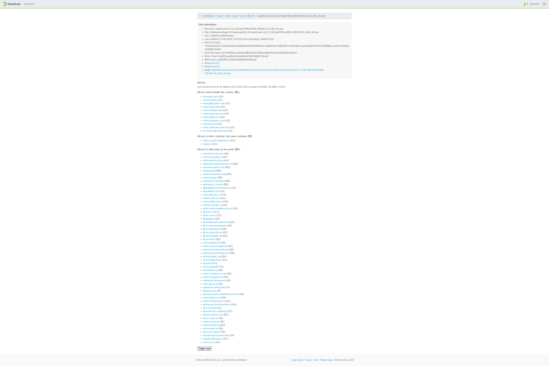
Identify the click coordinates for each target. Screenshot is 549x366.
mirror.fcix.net (210, 124)
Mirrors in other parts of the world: (216, 149)
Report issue (326, 360)
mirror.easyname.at (213, 157)
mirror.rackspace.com (214, 120)
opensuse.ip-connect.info (216, 335)
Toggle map (204, 348)
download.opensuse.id (214, 280)
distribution (209, 16)
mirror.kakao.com (212, 297)
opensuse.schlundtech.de (216, 253)
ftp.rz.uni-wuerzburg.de (214, 225)
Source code (311, 360)
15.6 (227, 16)
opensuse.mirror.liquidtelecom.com (221, 294)
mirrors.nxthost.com (213, 315)
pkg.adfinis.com (211, 191)
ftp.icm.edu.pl (210, 308)
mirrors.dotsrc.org (212, 256)
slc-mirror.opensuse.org (215, 131)
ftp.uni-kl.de (209, 239)
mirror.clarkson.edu (213, 110)
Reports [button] (534, 4)
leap (220, 16)
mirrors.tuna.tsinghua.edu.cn (217, 208)
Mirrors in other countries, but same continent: (222, 136)
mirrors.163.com (211, 198)
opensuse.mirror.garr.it (214, 287)
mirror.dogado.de (211, 243)
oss (242, 16)
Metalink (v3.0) (212, 63)
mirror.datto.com (211, 117)
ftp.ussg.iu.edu (210, 96)
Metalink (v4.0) (212, 66)
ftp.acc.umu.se (210, 318)
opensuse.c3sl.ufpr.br (214, 181)
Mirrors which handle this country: (216, 92)
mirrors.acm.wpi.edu (213, 113)
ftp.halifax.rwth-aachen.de (216, 222)
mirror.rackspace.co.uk (214, 273)
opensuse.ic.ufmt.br (213, 184)
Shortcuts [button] (28, 4)
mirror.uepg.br (210, 177)
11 (239, 92)
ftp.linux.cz (208, 212)
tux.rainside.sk (210, 328)
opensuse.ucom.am (213, 153)
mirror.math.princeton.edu (216, 127)
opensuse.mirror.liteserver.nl (217, 304)
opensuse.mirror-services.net (218, 164)
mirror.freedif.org (211, 325)
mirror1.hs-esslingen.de (215, 246)
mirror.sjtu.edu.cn (212, 195)
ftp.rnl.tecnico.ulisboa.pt (215, 311)
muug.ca (207, 144)
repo (235, 16)
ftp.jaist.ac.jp (209, 291)
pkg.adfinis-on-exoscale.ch (217, 188)
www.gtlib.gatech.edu (214, 103)
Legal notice (297, 360)
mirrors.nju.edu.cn (212, 205)
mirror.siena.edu (211, 107)
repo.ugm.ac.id (210, 284)
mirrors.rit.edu (210, 100)
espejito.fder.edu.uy (213, 339)
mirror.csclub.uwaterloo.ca (216, 140)
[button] (526, 4)
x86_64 (250, 16)
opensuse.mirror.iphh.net (215, 249)
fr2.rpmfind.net (210, 270)
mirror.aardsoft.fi (211, 267)
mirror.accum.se (211, 321)
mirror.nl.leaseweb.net (214, 301)
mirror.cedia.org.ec (212, 260)
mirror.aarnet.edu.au (213, 160)
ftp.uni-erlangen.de (212, 236)
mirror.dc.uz (209, 342)
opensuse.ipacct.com (214, 167)
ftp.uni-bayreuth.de (212, 232)
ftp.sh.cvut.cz (209, 215)
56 (239, 149)
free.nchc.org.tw (211, 332)
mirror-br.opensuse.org (214, 174)
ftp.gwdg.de (209, 219)
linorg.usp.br (209, 170)
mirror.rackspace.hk (213, 277)
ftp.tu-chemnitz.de (212, 229)
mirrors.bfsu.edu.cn (213, 201)
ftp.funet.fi (208, 263)
